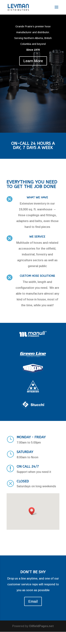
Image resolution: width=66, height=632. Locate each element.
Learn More (33, 61)
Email (33, 601)
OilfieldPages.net (41, 626)
